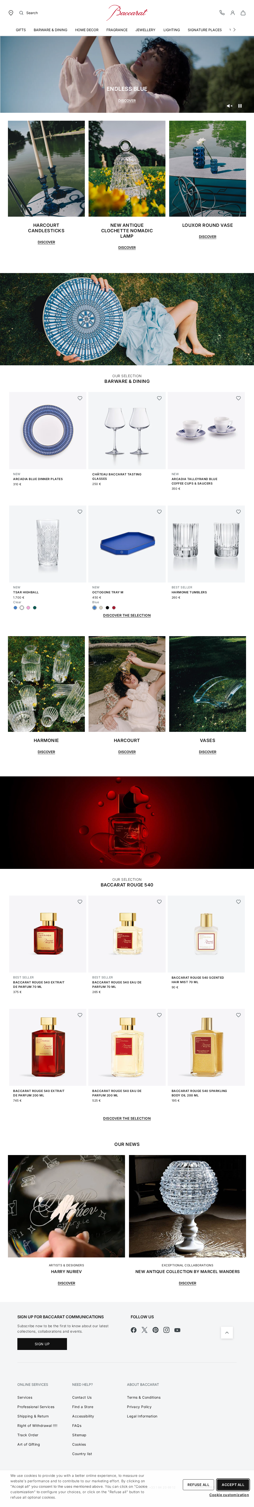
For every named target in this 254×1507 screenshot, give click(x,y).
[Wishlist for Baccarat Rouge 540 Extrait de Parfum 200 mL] (80, 1015)
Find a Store (82, 1407)
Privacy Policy (139, 1407)
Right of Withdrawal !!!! (37, 1425)
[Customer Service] (222, 12)
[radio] (15, 608)
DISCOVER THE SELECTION (127, 615)
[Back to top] (227, 1333)
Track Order (27, 1435)
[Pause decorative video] (240, 106)
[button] (233, 13)
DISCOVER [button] (46, 752)
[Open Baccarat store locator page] (11, 12)
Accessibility (83, 1416)
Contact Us (82, 1397)
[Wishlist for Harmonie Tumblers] (238, 512)
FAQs (76, 1425)
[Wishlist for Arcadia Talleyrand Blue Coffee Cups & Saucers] (238, 398)
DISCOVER (127, 100)
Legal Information (142, 1416)
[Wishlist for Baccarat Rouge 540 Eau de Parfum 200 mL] (159, 1015)
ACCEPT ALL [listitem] (233, 1485)
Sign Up (42, 1344)
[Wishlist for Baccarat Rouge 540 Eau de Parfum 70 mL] (159, 902)
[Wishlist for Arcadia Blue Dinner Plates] (80, 398)
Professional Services (36, 1407)
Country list (82, 1454)
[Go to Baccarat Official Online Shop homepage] (127, 12)
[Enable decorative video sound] (229, 106)
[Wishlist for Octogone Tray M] (159, 512)
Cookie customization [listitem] (229, 1495)
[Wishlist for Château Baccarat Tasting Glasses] (159, 398)
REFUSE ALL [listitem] (198, 1485)
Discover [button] (46, 242)
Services (24, 1397)
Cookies (79, 1444)
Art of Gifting (28, 1444)
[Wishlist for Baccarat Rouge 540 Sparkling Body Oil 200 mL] (238, 1015)
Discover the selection (127, 1118)
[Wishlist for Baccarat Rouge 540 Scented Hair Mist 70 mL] (238, 902)
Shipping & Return (33, 1416)
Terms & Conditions (143, 1397)
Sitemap (79, 1435)
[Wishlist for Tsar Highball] (80, 512)
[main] (127, 651)
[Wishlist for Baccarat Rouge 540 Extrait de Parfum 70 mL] (80, 902)
